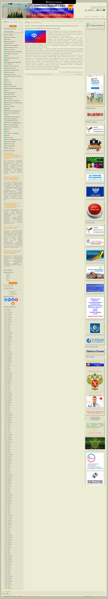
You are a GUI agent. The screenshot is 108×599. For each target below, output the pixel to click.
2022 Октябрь (8, 537)
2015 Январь (8, 380)
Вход (102, 16)
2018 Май (7, 447)
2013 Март (7, 343)
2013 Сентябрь (8, 353)
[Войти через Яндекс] (16, 299)
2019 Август (8, 473)
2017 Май (7, 427)
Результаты (6, 284)
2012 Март (7, 322)
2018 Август (8, 452)
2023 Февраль (8, 544)
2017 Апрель (8, 425)
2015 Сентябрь (8, 393)
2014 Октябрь (8, 375)
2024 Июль (7, 573)
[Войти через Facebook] (12, 299)
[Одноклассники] (102, 10)
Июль (36, 21)
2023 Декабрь (8, 561)
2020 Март (7, 485)
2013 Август (8, 351)
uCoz (103, 596)
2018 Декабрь (8, 459)
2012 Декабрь (8, 337)
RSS (105, 8)
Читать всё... (95, 429)
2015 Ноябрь (8, 397)
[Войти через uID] (5, 299)
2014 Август (8, 371)
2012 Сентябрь (8, 332)
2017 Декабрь (8, 439)
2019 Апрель (8, 466)
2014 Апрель (8, 365)
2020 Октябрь (8, 496)
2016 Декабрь (8, 419)
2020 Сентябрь (8, 495)
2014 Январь (8, 359)
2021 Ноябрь (8, 518)
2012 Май (7, 326)
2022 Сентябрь (8, 535)
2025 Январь (8, 583)
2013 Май (7, 346)
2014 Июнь (8, 368)
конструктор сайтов (95, 596)
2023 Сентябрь (8, 556)
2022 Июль (7, 532)
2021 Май (7, 508)
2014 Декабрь (8, 378)
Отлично (8, 273)
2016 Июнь (8, 409)
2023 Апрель (8, 547)
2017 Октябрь (8, 436)
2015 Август (8, 392)
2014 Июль (7, 370)
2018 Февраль (8, 442)
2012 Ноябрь (8, 336)
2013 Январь (8, 339)
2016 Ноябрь (8, 417)
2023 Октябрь (8, 557)
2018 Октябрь (8, 456)
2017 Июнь (8, 429)
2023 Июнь (8, 551)
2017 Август (8, 432)
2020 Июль (7, 491)
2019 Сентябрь (8, 474)
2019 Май (7, 468)
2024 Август (8, 574)
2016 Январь (8, 400)
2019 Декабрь (8, 480)
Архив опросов (14, 284)
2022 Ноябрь (8, 539)
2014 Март (7, 363)
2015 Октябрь (8, 395)
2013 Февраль (8, 341)
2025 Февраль (8, 584)
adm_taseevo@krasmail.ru (31, 596)
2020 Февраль (8, 483)
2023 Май (7, 549)
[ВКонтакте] (97, 10)
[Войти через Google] (20, 299)
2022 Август (8, 534)
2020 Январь (8, 481)
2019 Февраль (8, 463)
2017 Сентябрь (8, 434)
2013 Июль (7, 349)
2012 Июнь (8, 327)
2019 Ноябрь (8, 478)
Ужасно (8, 280)
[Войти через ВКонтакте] (9, 299)
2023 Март (7, 545)
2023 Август (8, 554)
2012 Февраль (8, 321)
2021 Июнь (8, 510)
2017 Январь (8, 420)
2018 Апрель (8, 446)
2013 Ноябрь (8, 356)
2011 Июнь (8, 309)
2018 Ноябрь (8, 458)
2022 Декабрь (8, 540)
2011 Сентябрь (8, 312)
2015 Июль (7, 390)
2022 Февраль (8, 523)
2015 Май (7, 387)
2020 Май (7, 488)
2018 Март (7, 444)
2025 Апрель (8, 588)
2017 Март (7, 424)
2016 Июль (7, 410)
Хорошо (8, 275)
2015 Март (7, 383)
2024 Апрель (8, 567)
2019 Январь (8, 461)
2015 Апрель (8, 385)
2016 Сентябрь (8, 414)
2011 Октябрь (8, 314)
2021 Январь (8, 502)
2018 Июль (7, 451)
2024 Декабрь (8, 581)
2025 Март (7, 586)
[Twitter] (100, 10)
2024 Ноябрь (8, 579)
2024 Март (7, 566)
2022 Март (7, 525)
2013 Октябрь (8, 354)
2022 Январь (8, 522)
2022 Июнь (8, 530)
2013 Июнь (8, 348)
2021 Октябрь (8, 517)
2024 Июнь (8, 571)
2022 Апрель (8, 527)
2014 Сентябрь (8, 373)
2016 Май (7, 407)
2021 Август (8, 513)
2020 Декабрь (8, 500)
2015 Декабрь (8, 398)
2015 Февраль (8, 381)
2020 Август (8, 493)
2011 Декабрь (8, 317)
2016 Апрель (8, 405)
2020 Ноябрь (8, 498)
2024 (31, 21)
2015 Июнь (8, 388)
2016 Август (8, 412)
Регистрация (95, 16)
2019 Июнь (8, 469)
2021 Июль (7, 512)
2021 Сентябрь (8, 515)
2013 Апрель (8, 344)
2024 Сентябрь (8, 576)
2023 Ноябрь (8, 559)
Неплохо (8, 277)
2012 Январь (8, 319)
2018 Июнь (8, 449)
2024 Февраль (8, 564)
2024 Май (7, 569)
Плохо (7, 279)
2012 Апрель (8, 324)
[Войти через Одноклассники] (13, 303)
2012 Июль (7, 329)
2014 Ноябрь (8, 376)
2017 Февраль (8, 422)
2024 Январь (8, 562)
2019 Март (7, 464)
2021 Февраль (8, 503)
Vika (41, 74)
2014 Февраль (8, 361)
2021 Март (7, 505)
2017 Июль (7, 430)
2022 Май (7, 529)
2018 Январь (8, 441)
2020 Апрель (8, 486)
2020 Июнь (8, 490)
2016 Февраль (8, 402)
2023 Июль (7, 552)
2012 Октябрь (8, 334)
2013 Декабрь (8, 358)
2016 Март (7, 403)
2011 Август (8, 310)
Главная (87, 16)
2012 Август (8, 331)
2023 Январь (8, 542)
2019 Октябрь (8, 476)
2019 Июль (7, 471)
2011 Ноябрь (8, 316)
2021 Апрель (8, 507)
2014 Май (7, 366)
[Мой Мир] (104, 10)
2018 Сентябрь (8, 454)
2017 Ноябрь (8, 437)
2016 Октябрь (8, 415)
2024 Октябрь (8, 578)
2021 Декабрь (8, 520)
